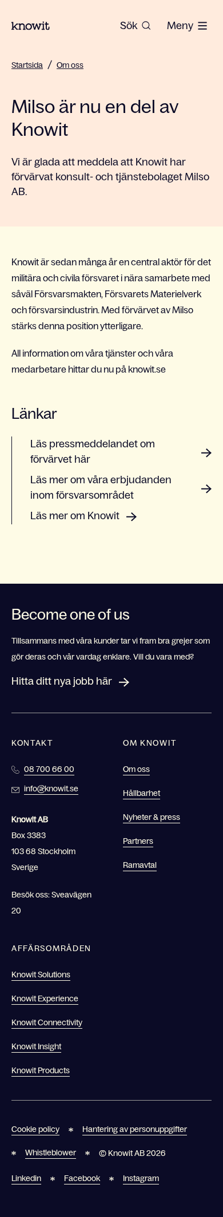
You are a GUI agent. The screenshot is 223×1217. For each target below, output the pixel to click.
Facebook (82, 1178)
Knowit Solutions (40, 974)
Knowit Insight (36, 1046)
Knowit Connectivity (46, 1022)
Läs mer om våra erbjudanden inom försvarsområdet (101, 487)
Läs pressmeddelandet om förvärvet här (92, 451)
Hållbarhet (141, 793)
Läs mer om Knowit (75, 515)
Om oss (70, 65)
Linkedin (26, 1178)
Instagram (141, 1178)
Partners (138, 841)
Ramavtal (140, 865)
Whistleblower (50, 1152)
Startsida (27, 65)
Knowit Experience (44, 998)
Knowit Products (40, 1070)
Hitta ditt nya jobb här (61, 681)
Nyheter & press (151, 817)
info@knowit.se (51, 788)
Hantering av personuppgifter (134, 1129)
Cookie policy (35, 1129)
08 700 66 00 (49, 769)
